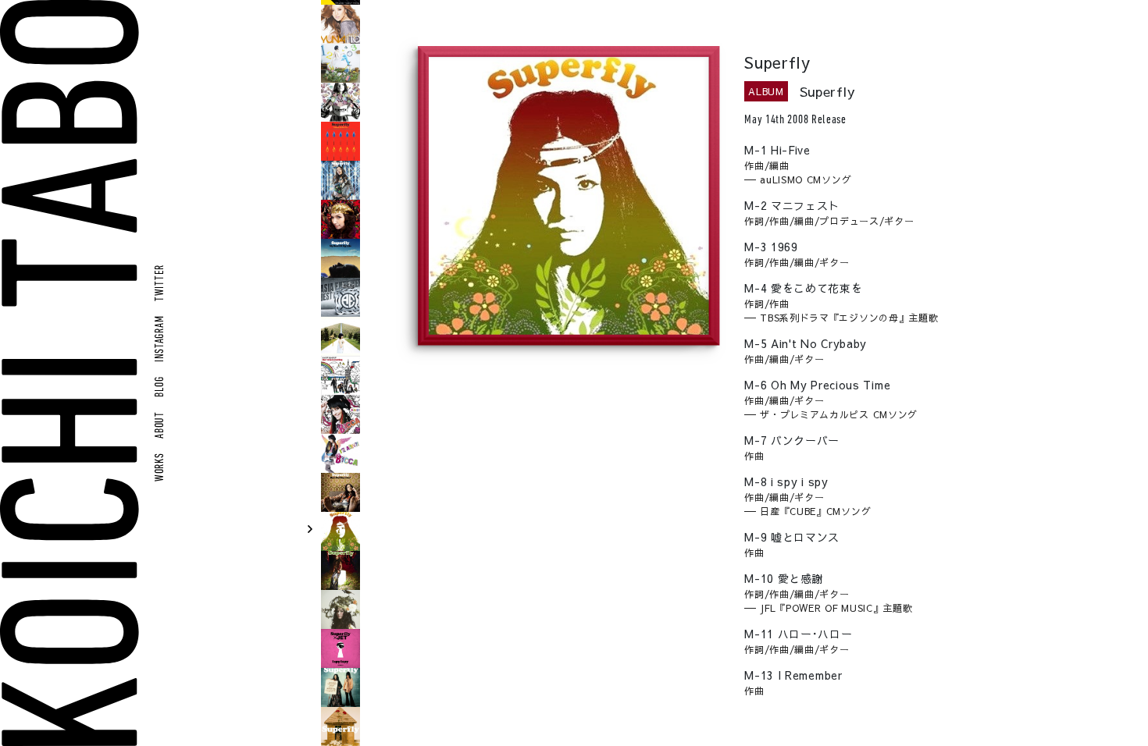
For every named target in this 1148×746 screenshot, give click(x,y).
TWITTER (160, 283)
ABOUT (160, 425)
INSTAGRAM (160, 339)
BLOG (160, 387)
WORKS (160, 467)
